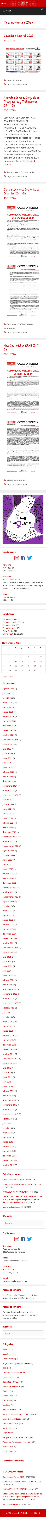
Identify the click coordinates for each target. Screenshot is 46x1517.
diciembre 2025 (9, 725)
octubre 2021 (9, 943)
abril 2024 (7, 813)
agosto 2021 (8, 952)
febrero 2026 (8, 716)
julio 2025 (7, 748)
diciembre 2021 (9, 933)
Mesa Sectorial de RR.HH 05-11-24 (22, 347)
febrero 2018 (8, 1146)
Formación (7, 1400)
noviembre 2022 (10, 887)
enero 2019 (8, 1095)
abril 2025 (7, 762)
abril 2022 (7, 915)
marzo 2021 (8, 975)
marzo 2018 (8, 1141)
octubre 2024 (9, 790)
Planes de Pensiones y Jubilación (17, 1442)
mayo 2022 (8, 910)
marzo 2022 (8, 920)
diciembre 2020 (9, 989)
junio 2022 (7, 906)
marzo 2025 (8, 767)
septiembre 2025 (10, 739)
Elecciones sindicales (12, 1386)
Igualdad (6, 1405)
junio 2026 (7, 698)
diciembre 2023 (9, 832)
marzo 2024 (8, 818)
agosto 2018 (8, 1118)
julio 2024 (7, 799)
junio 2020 (7, 1017)
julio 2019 (7, 1067)
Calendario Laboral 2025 (18, 35)
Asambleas (12, 172)
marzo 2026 (8, 712)
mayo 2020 (8, 1021)
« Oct (5, 676)
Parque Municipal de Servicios (15, 1437)
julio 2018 (7, 1123)
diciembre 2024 (9, 781)
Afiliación (6, 1349)
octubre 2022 (9, 892)
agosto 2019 (8, 1063)
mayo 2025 (8, 758)
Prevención (7, 1451)
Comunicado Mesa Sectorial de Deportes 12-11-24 (21, 191)
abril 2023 (7, 864)
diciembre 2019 (9, 1044)
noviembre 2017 (10, 1160)
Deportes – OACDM (11, 1381)
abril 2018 (7, 1137)
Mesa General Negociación (14, 1418)
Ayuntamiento (9, 1358)
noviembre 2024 (10, 785)
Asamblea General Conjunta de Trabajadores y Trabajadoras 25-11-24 (21, 101)
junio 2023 (7, 855)
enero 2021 (8, 984)
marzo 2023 (8, 869)
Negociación (8, 1432)
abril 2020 (7, 1026)
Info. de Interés (14, 80)
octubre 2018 (9, 1109)
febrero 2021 (8, 980)
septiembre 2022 (10, 896)
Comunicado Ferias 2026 (13, 1179)
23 (35, 666)
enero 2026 (8, 721)
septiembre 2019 (10, 1058)
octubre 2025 (9, 735)
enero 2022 (8, 929)
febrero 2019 (8, 1091)
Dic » (11, 676)
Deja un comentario (17, 84)
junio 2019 (7, 1072)
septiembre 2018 (10, 1114)
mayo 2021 (8, 966)
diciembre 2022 (9, 883)
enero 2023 (8, 878)
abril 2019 (7, 1081)
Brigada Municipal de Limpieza (16, 1363)
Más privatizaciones (11, 1207)
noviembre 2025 (10, 730)
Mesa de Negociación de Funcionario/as (20, 1414)
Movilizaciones (9, 1428)
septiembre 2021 (10, 947)
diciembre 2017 (9, 1155)
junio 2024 (7, 804)
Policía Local (8, 1446)
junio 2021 (7, 961)
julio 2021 (7, 957)
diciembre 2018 (9, 1100)
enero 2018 (8, 1151)
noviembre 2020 (10, 993)
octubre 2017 (9, 1165)
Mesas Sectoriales (16, 480)
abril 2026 (7, 707)
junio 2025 (7, 753)
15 (29, 661)
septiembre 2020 (10, 1003)
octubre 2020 (9, 998)
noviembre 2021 (10, 938)
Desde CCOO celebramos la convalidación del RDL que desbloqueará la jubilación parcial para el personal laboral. (22, 1199)
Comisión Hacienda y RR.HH (15, 1372)
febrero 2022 (8, 924)
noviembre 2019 (10, 1049)
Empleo (6, 1391)
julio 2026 (7, 693)
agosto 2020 (8, 1007)
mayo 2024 (8, 809)
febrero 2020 (8, 1035)
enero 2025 (8, 776)
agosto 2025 (8, 744)
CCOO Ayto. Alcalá (14, 1471)
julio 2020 (7, 1012)
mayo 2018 (8, 1132)
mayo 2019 (8, 1077)
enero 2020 (8, 1040)
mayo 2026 (8, 702)
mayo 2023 (8, 859)
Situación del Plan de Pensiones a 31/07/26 (22, 1184)
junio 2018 (7, 1128)
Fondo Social (8, 1395)
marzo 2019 (8, 1086)
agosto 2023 (8, 850)
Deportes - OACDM (16, 324)
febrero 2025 (8, 772)
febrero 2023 (8, 873)
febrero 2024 (8, 822)
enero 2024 (8, 827)
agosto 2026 (8, 688)
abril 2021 (7, 970)
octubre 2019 (9, 1054)
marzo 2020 (8, 1030)
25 (3, 670)
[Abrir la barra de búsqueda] (42, 9)
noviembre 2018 (10, 1104)
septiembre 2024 (10, 795)
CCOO (5, 1368)
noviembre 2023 (10, 836)
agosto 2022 (8, 901)
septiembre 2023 (10, 846)
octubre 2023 (9, 841)
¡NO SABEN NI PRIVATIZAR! (15, 1191)
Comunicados (8, 1377)
